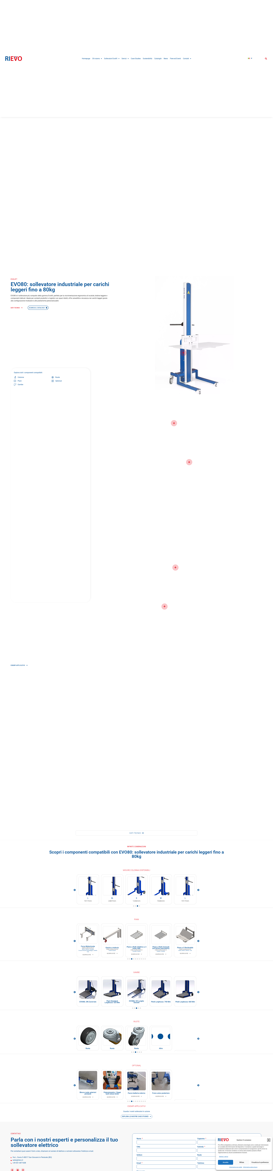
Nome (139, 1139)
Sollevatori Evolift (110, 59)
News (166, 59)
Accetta (225, 1162)
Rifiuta (241, 1162)
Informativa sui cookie (235, 1167)
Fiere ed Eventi (175, 59)
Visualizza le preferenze (260, 1162)
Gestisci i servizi (223, 1156)
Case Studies (136, 59)
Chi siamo (96, 59)
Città (138, 1147)
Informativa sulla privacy (250, 1167)
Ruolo (199, 1155)
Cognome (201, 1139)
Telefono (200, 1163)
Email (139, 1163)
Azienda (200, 1147)
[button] (269, 1140)
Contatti (186, 59)
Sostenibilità (147, 59)
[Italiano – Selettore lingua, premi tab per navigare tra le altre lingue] (250, 58)
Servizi (124, 59)
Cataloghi (158, 59)
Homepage (86, 59)
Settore (139, 1155)
